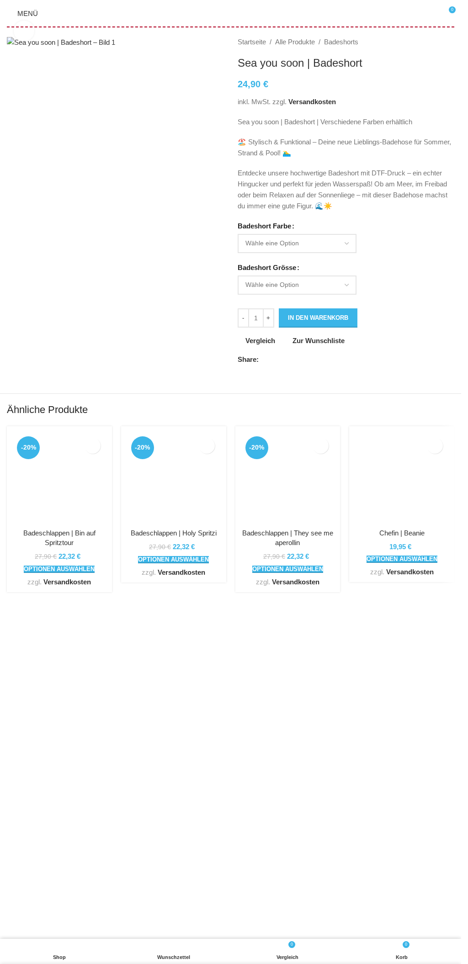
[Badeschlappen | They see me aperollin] (288, 478)
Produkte (20, 840)
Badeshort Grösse (267, 267)
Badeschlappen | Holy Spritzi (174, 533)
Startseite (252, 42)
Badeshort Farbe (264, 226)
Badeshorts (341, 42)
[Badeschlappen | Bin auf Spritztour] (59, 478)
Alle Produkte (295, 42)
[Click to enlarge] (24, 31)
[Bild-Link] (115, 654)
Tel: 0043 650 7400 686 (52, 743)
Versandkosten (312, 102)
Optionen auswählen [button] (59, 569)
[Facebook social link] (264, 360)
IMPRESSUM (181, 840)
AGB (167, 791)
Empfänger (23, 823)
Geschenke (24, 791)
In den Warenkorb (318, 317)
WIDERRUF (178, 823)
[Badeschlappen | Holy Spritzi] (173, 478)
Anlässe (19, 807)
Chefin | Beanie (402, 533)
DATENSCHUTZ (185, 807)
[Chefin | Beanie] (401, 478)
